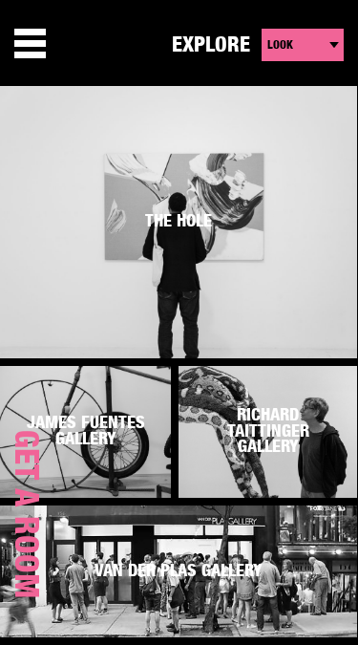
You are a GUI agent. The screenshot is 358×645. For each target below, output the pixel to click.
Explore (211, 44)
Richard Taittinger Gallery (268, 431)
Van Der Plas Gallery (179, 571)
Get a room (25, 514)
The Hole (178, 221)
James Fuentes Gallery (86, 431)
